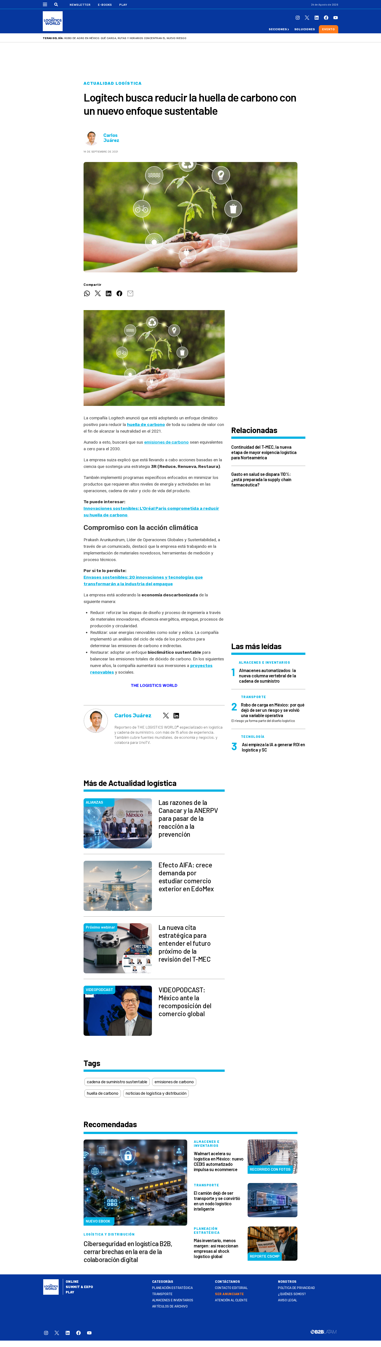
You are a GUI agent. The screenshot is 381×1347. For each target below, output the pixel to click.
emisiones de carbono (166, 442)
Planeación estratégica (172, 1288)
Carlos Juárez (111, 138)
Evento (328, 29)
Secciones (278, 29)
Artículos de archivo (170, 1306)
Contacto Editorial (231, 1288)
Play (123, 4)
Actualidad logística (113, 83)
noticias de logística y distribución (156, 1093)
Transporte (162, 1294)
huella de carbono (102, 1093)
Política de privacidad (296, 1288)
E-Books (105, 4)
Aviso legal (287, 1300)
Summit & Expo (79, 1287)
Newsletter (80, 4)
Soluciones (304, 29)
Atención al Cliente (231, 1300)
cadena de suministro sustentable (117, 1081)
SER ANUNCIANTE (229, 1294)
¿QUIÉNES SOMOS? (292, 1294)
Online (72, 1282)
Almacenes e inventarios (172, 1300)
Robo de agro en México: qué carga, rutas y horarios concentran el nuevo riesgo (125, 38)
